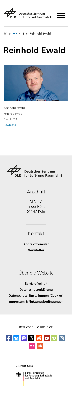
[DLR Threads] (31, 340)
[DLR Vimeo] (54, 340)
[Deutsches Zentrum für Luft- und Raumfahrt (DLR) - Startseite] (28, 15)
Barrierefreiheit (36, 283)
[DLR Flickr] (32, 347)
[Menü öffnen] (61, 14)
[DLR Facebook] (9, 340)
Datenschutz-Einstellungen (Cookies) (36, 295)
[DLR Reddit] (39, 340)
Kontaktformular (36, 244)
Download (10, 125)
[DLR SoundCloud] (40, 347)
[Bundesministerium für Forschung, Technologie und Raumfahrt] (36, 389)
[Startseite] (5, 34)
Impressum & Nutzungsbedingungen (36, 301)
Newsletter (36, 250)
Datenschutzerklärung (36, 289)
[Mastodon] (24, 340)
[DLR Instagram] (62, 340)
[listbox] (15, 33)
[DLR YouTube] (47, 340)
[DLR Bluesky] (16, 340)
